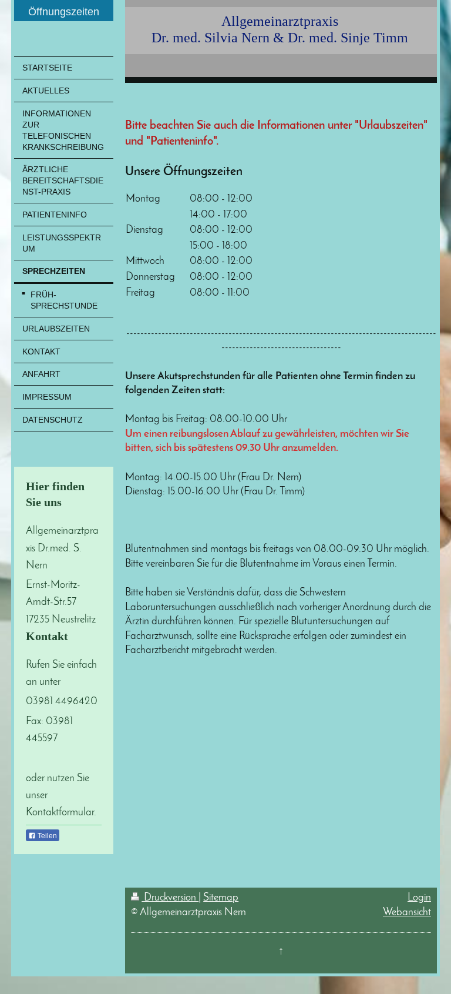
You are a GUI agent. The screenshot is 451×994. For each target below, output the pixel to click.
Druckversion (170, 897)
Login (419, 897)
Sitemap (220, 897)
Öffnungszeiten (63, 12)
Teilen (46, 836)
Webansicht (407, 912)
